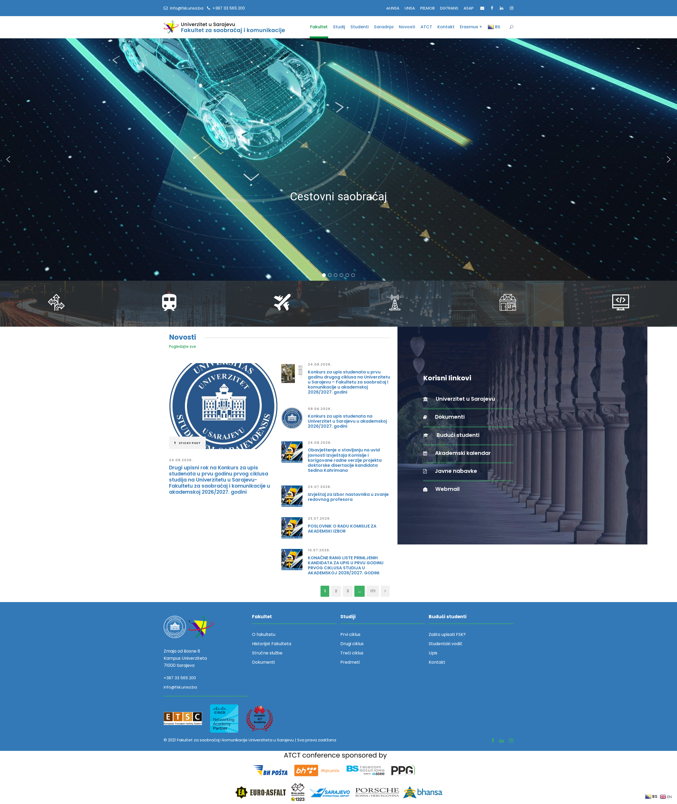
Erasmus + (471, 27)
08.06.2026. (320, 408)
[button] (8, 159)
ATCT (426, 27)
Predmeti (350, 662)
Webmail (447, 489)
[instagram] (511, 8)
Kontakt (446, 27)
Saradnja (384, 27)
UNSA (410, 8)
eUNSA (392, 8)
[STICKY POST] (223, 406)
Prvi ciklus (350, 634)
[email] (482, 8)
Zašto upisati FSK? (447, 634)
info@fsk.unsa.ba (180, 687)
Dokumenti (450, 417)
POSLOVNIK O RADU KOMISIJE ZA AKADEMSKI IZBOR (342, 528)
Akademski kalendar (463, 453)
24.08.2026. (181, 460)
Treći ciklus (351, 653)
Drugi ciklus (352, 644)
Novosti (407, 27)
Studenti (359, 27)
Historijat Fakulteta (271, 644)
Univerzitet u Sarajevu (465, 399)
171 (372, 591)
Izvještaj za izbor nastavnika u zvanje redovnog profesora (348, 496)
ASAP (469, 8)
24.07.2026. (319, 486)
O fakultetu (263, 634)
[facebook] (492, 8)
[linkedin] (501, 8)
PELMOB (427, 8)
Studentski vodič (446, 644)
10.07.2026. (319, 550)
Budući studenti (458, 435)
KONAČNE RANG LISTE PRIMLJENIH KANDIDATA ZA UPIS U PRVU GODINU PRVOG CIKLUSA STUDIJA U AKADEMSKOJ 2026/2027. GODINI (345, 565)
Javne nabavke (456, 471)
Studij (339, 27)
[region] (338, 159)
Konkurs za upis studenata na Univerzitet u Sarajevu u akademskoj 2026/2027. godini (347, 421)
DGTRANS (449, 8)
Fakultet (319, 27)
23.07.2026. (319, 518)
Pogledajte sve (182, 346)
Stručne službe (267, 653)
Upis (433, 653)
